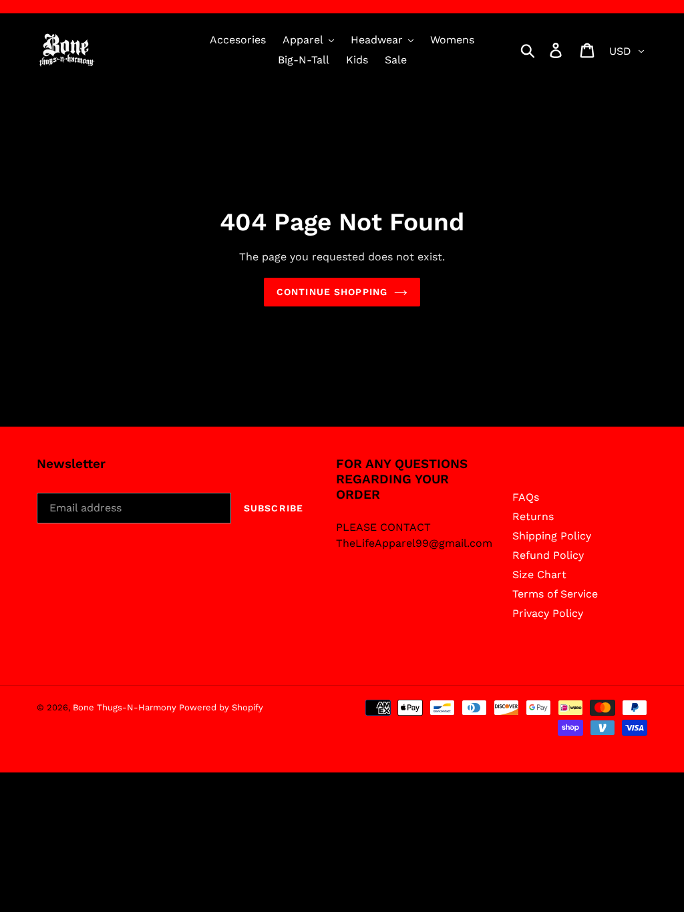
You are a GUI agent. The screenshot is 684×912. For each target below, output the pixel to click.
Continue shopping (332, 291)
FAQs (525, 497)
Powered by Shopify (221, 707)
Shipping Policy (551, 535)
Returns (533, 516)
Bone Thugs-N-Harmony (126, 707)
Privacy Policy (547, 613)
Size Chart (539, 574)
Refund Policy (548, 555)
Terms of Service (555, 594)
